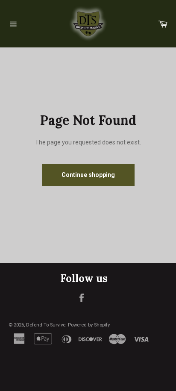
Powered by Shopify (89, 325)
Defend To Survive (45, 325)
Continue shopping (88, 174)
